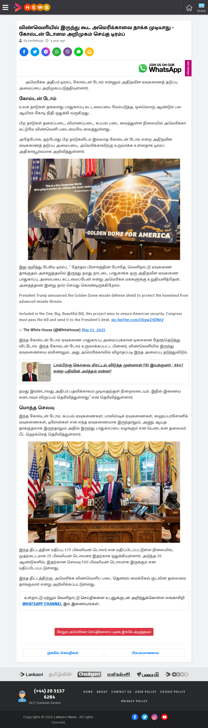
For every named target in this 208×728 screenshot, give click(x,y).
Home (88, 692)
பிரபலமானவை (145, 653)
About (102, 692)
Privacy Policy (134, 701)
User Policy (146, 692)
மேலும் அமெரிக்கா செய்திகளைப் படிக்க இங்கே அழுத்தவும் (104, 632)
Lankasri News (65, 717)
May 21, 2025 (94, 329)
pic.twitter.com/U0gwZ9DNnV (137, 319)
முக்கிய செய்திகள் (62, 653)
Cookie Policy (172, 692)
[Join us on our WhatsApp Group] (160, 68)
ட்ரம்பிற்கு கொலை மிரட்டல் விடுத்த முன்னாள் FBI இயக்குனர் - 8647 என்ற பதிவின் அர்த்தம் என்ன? (118, 368)
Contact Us (121, 692)
